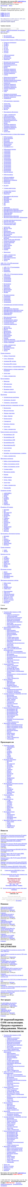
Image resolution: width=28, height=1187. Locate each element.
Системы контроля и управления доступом (12, 405)
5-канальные (7, 153)
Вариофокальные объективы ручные (13, 210)
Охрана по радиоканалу (10, 42)
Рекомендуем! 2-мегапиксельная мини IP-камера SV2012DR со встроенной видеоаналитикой (13, 836)
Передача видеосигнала (10, 317)
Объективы (7, 207)
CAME (5, 556)
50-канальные (7, 169)
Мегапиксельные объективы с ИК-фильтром (15, 217)
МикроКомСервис (8, 576)
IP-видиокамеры (8, 591)
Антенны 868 (7, 106)
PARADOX (7, 504)
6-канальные (7, 155)
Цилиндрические (8, 138)
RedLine (6, 519)
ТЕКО (5, 500)
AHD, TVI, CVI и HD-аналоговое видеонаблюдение (10, 263)
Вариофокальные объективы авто (13, 211)
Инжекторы (7, 246)
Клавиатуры (7, 66)
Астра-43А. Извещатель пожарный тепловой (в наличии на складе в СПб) (13, 991)
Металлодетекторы (9, 410)
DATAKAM (7, 522)
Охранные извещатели (10, 69)
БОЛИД (6, 503)
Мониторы (6, 381)
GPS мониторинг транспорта (11, 101)
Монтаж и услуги (8, 598)
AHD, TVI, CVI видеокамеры (11, 267)
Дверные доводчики (9, 413)
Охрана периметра (5, 353)
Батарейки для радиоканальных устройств (15, 453)
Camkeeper (6, 518)
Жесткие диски (8, 228)
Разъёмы (6, 249)
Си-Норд (6, 497)
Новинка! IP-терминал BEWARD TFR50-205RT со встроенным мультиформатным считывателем (14, 867)
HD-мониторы (7, 386)
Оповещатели (7, 98)
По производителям (9, 37)
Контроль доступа (5, 554)
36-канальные (7, 167)
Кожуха (6, 229)
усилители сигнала (9, 322)
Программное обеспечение (11, 112)
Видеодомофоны (5, 378)
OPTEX (6, 551)
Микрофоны (7, 235)
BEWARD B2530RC (6, 922)
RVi (5, 205)
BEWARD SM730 (5, 1011)
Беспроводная (7, 58)
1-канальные (7, 150)
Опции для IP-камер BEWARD (12, 239)
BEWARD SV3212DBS (7, 937)
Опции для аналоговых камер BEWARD (14, 341)
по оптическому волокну (10, 321)
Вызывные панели (9, 178)
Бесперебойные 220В (9, 440)
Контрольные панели (9, 63)
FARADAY (7, 574)
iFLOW (6, 517)
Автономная (7, 56)
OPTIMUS (6, 528)
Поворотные (7, 271)
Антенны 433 (7, 105)
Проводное (7, 193)
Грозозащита (7, 248)
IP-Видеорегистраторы (10, 149)
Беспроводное (7, 192)
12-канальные (7, 160)
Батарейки (6, 108)
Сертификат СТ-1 (8, 146)
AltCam (6, 525)
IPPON (5, 572)
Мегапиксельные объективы (11, 216)
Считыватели (7, 421)
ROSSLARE (7, 564)
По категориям (8, 35)
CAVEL (6, 585)
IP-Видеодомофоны (9, 177)
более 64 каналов (8, 172)
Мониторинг (7, 252)
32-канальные (7, 166)
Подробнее (19, 900)
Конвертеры (7, 181)
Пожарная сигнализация (10, 94)
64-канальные (7, 170)
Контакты (6, 602)
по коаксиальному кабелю (11, 320)
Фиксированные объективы (11, 209)
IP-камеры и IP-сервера (7, 507)
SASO (5, 550)
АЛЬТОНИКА (8, 493)
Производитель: (5, 910)
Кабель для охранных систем (11, 464)
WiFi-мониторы (8, 384)
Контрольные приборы (10, 118)
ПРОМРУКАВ (8, 587)
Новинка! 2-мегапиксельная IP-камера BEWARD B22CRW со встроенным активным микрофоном (14, 862)
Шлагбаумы (4, 394)
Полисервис (7, 515)
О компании (7, 601)
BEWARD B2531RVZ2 (7, 915)
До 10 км (6, 49)
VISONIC (6, 494)
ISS (5, 203)
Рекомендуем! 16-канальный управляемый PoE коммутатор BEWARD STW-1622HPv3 (13, 840)
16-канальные (7, 162)
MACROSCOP (8, 199)
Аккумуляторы (8, 448)
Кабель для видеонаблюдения (11, 461)
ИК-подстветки (8, 234)
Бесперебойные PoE (9, 442)
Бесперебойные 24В (9, 437)
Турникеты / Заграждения (10, 402)
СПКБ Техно (7, 588)
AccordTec (6, 561)
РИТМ (5, 496)
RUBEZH (6, 498)
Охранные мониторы (9, 241)
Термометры (7, 244)
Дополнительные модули (10, 64)
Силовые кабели (8, 469)
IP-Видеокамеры (8, 137)
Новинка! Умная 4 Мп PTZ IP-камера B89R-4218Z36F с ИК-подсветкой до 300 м (12, 854)
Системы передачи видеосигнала (12, 220)
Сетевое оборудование (10, 191)
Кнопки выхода (8, 418)
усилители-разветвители (10, 324)
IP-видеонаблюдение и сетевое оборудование (13, 134)
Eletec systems (7, 583)
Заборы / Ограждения (9, 356)
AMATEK (6, 542)
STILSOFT (6, 202)
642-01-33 (5, 14)
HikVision (6, 531)
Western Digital (7, 526)
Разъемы (6, 338)
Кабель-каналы (8, 477)
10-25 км (6, 51)
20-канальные (7, 163)
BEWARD (6, 197)
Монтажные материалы (7, 458)
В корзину (3, 913)
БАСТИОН (7, 577)
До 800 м (6, 45)
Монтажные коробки (9, 232)
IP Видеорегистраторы (10, 257)
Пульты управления (9, 242)
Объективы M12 (8, 313)
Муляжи (6, 292)
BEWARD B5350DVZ (6, 908)
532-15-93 (5, 13)
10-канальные (7, 159)
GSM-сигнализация (9, 55)
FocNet (5, 584)
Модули (6, 109)
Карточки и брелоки (9, 424)
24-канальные (7, 165)
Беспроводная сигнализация (11, 62)
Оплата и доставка (9, 599)
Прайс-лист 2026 (8, 597)
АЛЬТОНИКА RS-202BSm (8, 962)
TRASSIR (6, 200)
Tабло (5, 91)
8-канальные (7, 156)
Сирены (6, 74)
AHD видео (7, 592)
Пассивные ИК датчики (10, 364)
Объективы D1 (8, 214)
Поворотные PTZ (8, 142)
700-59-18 (5, 16)
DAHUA (6, 521)
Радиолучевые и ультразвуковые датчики (15, 366)
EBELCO (6, 562)
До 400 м (6, 44)
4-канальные (7, 152)
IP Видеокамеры (8, 256)
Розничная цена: (5, 911)
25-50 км (6, 52)
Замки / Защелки (8, 416)
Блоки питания (8, 245)
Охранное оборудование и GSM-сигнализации (13, 40)
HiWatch (6, 524)
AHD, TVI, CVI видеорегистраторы (13, 274)
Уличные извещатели (9, 73)
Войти (10, 5)
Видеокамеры (7, 283)
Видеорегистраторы (9, 295)
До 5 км (6, 48)
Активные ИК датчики (10, 361)
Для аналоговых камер (10, 224)
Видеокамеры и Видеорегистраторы (10, 533)
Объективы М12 (8, 213)
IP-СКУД (6, 185)
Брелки (6, 67)
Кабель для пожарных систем (11, 466)
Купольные (7, 141)
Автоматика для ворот (10, 400)
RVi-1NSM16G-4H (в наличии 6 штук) (11, 969)
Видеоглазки (7, 291)
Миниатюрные (8, 144)
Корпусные (7, 139)
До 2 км (6, 46)
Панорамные (7, 145)
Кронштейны (7, 231)
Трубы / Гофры (8, 480)
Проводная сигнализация (10, 77)
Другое (6, 260)
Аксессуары (7, 103)
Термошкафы (7, 488)
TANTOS (6, 529)
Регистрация (4, 5)
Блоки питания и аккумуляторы (9, 432)
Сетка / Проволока (9, 358)
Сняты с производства (10, 114)
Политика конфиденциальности (11, 1183)
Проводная (7, 59)
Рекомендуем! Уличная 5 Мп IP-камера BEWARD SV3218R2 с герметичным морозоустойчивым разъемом (14, 845)
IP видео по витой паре (10, 223)
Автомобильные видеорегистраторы (13, 304)
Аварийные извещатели (10, 71)
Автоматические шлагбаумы (11, 397)
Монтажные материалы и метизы (9, 580)
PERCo (6, 565)
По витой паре (8, 318)
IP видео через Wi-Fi (9, 221)
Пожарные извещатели (10, 70)
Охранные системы (6, 490)
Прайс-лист (7, 1164)
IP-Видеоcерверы (8, 174)
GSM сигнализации (9, 116)
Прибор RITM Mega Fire (7, 929)
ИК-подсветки (7, 332)
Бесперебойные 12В (9, 434)
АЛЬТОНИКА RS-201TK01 (8, 1004)
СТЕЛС (6, 501)
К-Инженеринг (8, 573)
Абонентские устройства (10, 180)
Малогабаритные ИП (9, 445)
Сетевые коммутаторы (10, 188)
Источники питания (6, 569)
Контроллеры (7, 408)
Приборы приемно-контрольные (12, 80)
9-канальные (7, 158)
